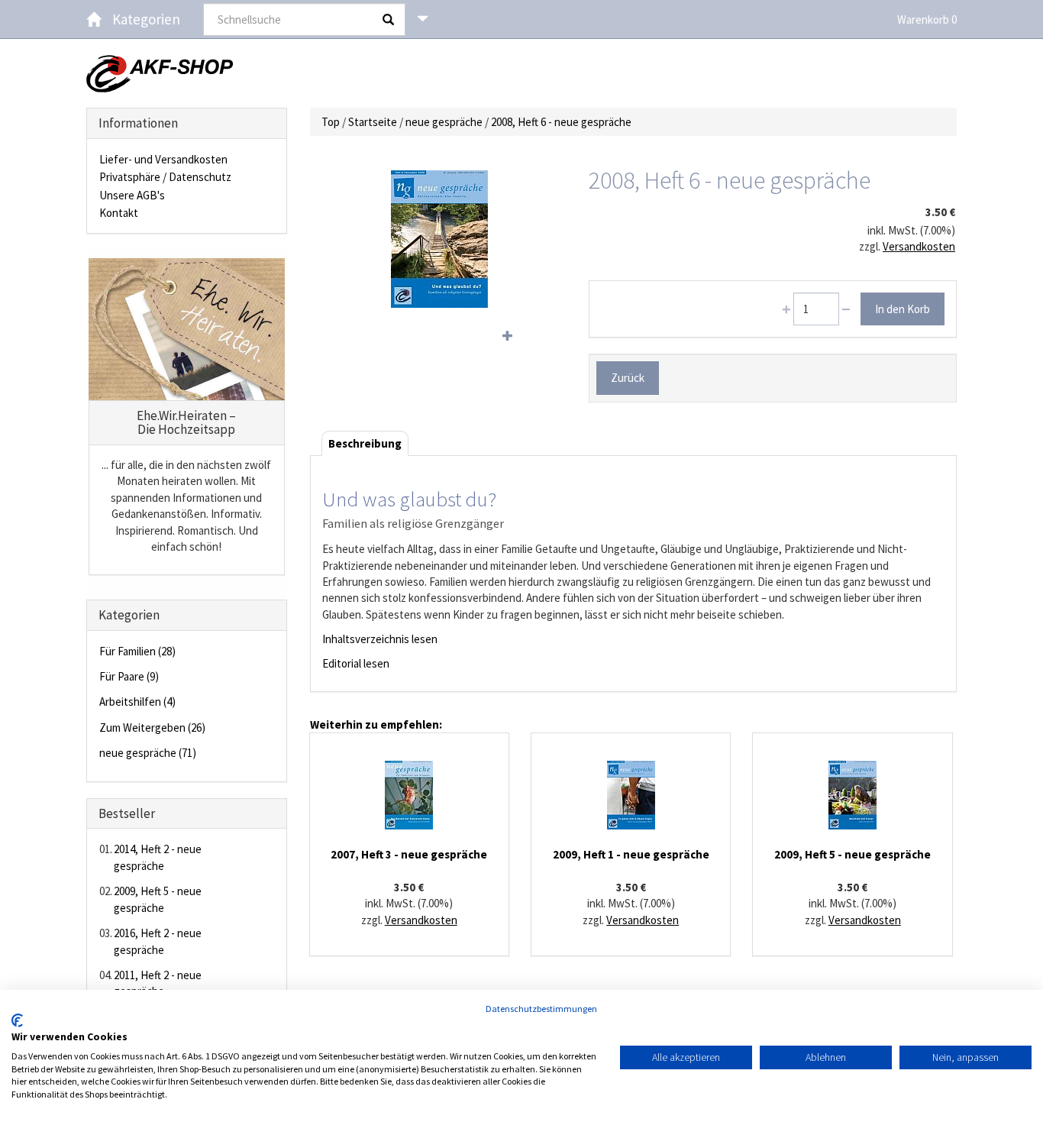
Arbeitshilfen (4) (137, 701)
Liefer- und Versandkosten (163, 159)
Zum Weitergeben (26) (152, 727)
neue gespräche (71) (147, 752)
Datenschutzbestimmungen (541, 1008)
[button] (422, 19)
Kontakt (118, 212)
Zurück (627, 377)
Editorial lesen (355, 663)
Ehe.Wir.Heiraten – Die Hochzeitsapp (186, 422)
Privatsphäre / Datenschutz (165, 177)
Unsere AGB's (132, 195)
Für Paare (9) (129, 676)
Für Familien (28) (137, 651)
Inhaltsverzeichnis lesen (380, 639)
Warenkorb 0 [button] (927, 19)
